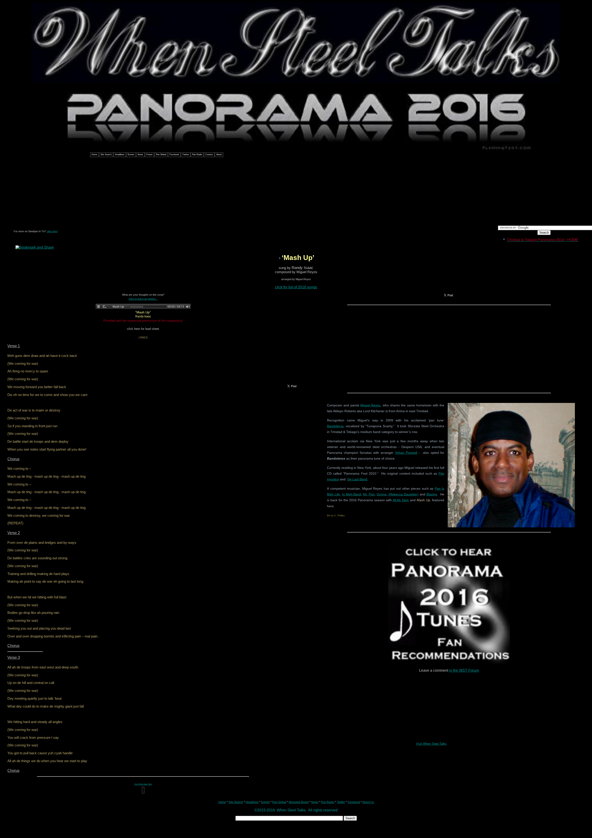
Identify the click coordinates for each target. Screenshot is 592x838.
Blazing (431, 494)
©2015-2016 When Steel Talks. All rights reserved (296, 810)
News (140, 154)
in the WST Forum (464, 670)
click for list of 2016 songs (296, 287)
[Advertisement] (296, 193)
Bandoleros (335, 426)
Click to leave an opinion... (143, 298)
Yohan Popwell (406, 453)
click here (52, 231)
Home (94, 154)
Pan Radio (197, 154)
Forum (149, 154)
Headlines (119, 154)
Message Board (299, 802)
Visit (431, 743)
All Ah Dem (401, 500)
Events (131, 154)
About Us (368, 802)
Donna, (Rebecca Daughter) (398, 494)
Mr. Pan (369, 494)
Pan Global (161, 154)
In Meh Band (351, 494)
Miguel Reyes (370, 405)
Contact (209, 154)
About (219, 154)
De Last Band (357, 479)
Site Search (106, 154)
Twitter (185, 154)
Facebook (174, 154)
